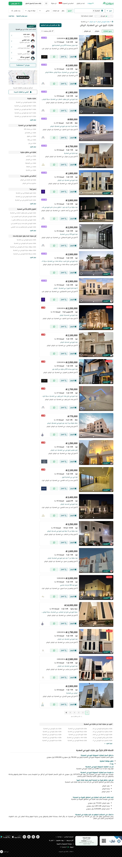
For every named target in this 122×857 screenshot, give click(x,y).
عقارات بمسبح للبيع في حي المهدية (26, 240)
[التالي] (66, 712)
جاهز (63, 10)
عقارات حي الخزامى (31, 156)
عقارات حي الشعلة (31, 167)
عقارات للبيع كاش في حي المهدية (78, 735)
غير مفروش (87, 31)
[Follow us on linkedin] (29, 838)
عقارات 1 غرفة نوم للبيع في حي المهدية (25, 106)
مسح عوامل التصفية (21, 16)
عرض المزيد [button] (109, 743)
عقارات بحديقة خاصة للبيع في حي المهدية (24, 254)
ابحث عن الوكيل (81, 3)
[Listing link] (76, 47)
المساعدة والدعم (68, 837)
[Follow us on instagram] (24, 838)
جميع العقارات (107, 31)
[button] (109, 11)
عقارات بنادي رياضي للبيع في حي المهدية (102, 737)
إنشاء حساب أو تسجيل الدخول (33, 3)
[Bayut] (108, 3)
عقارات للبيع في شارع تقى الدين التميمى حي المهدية (23, 217)
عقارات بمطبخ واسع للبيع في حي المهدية (102, 729)
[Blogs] (90, 3)
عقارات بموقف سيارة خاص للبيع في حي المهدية (23, 247)
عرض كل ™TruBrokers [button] (23, 65)
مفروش (97, 31)
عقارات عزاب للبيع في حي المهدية (52, 729)
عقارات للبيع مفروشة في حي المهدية (26, 193)
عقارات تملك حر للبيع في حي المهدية (77, 737)
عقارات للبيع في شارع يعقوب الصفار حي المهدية (23, 213)
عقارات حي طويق (31, 137)
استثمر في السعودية (67, 3)
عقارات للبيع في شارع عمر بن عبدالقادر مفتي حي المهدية (23, 220)
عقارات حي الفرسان (31, 160)
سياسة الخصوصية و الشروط (64, 844)
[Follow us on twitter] (33, 838)
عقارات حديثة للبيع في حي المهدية (52, 737)
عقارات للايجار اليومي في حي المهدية (26, 197)
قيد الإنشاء (56, 10)
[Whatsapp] (54, 57)
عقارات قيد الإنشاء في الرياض (28, 180)
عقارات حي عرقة (32, 140)
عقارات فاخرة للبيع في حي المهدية (77, 729)
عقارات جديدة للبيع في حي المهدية (52, 735)
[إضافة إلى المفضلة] (81, 57)
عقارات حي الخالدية (31, 171)
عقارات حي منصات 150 (30, 129)
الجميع (69, 10)
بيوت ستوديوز (60, 840)
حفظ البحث (11, 16)
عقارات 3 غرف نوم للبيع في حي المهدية (25, 113)
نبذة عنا (60, 837)
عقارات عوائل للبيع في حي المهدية (52, 732)
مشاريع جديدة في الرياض (29, 184)
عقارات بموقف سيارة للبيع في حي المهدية (24, 251)
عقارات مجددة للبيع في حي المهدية (51, 740)
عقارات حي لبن (32, 144)
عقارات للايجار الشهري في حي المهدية (25, 200)
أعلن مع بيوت (69, 840)
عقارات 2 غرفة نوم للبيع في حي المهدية (25, 110)
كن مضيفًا (53, 3)
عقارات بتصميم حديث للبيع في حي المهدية (102, 740)
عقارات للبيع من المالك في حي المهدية (102, 735)
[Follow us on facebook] (38, 838)
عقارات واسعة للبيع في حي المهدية (77, 740)
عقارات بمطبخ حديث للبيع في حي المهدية (102, 732)
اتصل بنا (51, 840)
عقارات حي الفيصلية (30, 163)
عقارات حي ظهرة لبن (30, 133)
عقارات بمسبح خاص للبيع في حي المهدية (25, 244)
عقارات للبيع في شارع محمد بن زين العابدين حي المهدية (23, 224)
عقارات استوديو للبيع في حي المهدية (26, 103)
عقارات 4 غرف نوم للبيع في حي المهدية (25, 117)
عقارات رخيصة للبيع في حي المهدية (77, 732)
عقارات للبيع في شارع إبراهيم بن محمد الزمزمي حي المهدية (23, 227)
